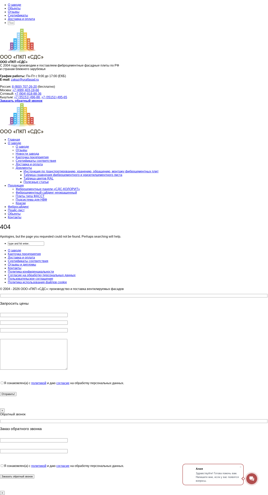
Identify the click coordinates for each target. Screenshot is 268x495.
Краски (21, 203)
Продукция (16, 185)
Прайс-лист (16, 210)
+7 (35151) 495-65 (54, 97)
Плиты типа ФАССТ (30, 196)
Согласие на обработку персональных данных (42, 275)
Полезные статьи (36, 182)
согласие (62, 383)
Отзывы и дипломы (22, 264)
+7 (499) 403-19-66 (25, 90)
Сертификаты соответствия (36, 160)
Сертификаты (18, 15)
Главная (14, 139)
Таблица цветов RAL (39, 178)
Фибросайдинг (18, 206)
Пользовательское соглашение (30, 278)
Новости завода (27, 153)
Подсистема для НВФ (31, 199)
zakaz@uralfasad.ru (25, 79)
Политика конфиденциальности (31, 271)
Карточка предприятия (32, 157)
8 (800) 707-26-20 (24, 86)
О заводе (14, 4)
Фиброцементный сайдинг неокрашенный (46, 192)
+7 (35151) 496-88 (27, 97)
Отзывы (13, 12)
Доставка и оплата (21, 19)
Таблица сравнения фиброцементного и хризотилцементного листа (73, 175)
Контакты (14, 217)
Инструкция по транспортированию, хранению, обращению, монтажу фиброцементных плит (91, 171)
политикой (38, 383)
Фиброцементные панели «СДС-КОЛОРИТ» (48, 189)
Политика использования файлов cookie (37, 282)
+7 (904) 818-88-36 (28, 93)
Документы (24, 168)
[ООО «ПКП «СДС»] (22, 58)
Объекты (14, 8)
